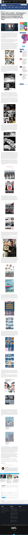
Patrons (5, 8)
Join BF (24, 7)
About (4, 7)
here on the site (8, 411)
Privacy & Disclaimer (17, 532)
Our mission (2, 512)
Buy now (24, 46)
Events (1, 8)
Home (1, 7)
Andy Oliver (3, 20)
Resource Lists (16, 7)
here (12, 458)
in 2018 (10, 374)
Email (10, 492)
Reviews (13, 7)
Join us (4, 512)
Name (2, 492)
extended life (15, 96)
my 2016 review (3, 294)
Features (9, 7)
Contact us (21, 7)
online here (11, 460)
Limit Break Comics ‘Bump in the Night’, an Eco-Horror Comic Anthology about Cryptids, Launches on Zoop (14, 521)
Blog (6, 7)
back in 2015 (14, 39)
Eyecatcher (3, 11)
